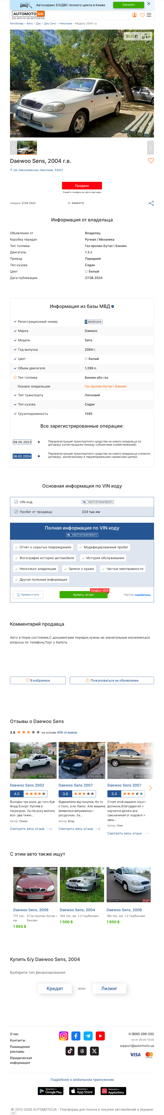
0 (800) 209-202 (141, 1034)
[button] (150, 14)
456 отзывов (67, 732)
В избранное (40, 680)
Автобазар (16, 23)
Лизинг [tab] (109, 988)
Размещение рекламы (20, 1049)
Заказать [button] (128, 4)
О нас (14, 1034)
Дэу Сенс (50, 23)
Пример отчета (30, 594)
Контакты (17, 1040)
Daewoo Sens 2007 (76, 785)
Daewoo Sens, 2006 (30, 910)
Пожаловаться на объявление (114, 680)
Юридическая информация (21, 1060)
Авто (30, 23)
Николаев (65, 23)
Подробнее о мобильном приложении (82, 1080)
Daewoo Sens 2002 (27, 785)
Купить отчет (90, 594)
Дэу (38, 23)
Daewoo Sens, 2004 (77, 910)
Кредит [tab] (55, 988)
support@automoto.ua (137, 1046)
